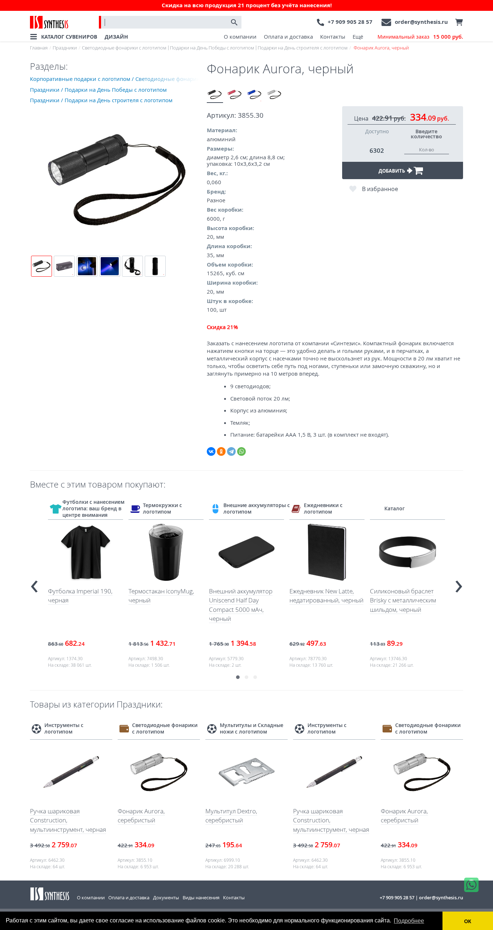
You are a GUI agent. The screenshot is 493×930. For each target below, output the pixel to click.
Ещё (358, 36)
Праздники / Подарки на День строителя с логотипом (101, 100)
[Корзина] (457, 22)
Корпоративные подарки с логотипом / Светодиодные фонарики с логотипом (118, 78)
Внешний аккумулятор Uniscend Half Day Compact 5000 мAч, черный (240, 605)
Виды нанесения (201, 897)
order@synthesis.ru (421, 22)
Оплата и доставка (288, 36)
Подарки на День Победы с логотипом (212, 47)
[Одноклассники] (221, 451)
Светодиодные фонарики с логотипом (124, 47)
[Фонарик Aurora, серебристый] (274, 95)
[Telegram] (231, 451)
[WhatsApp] (241, 451)
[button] (238, 677)
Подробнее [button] (409, 921)
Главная (39, 47)
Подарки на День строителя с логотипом (303, 47)
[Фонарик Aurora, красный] (235, 95)
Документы (166, 897)
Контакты (332, 36)
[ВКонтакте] (211, 451)
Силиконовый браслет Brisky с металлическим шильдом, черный (403, 600)
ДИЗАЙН (116, 36)
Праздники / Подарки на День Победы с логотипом (98, 89)
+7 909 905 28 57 (350, 22)
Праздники (65, 47)
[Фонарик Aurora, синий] (255, 95)
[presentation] (34, 583)
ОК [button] (467, 921)
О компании (240, 36)
